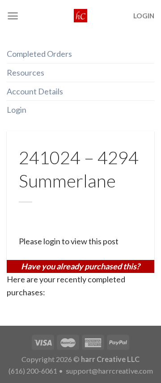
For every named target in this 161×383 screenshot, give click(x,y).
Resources (25, 72)
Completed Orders (39, 54)
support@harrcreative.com (108, 370)
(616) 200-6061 (32, 370)
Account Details (35, 91)
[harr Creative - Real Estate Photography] (80, 15)
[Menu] (13, 16)
